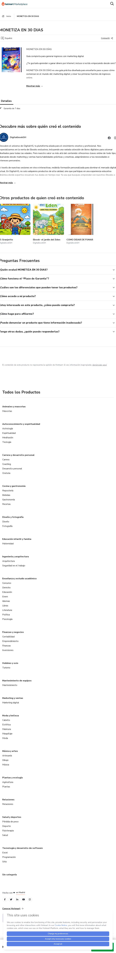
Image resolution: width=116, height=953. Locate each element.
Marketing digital (10, 702)
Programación (9, 857)
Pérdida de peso (10, 821)
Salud (5, 835)
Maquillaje (7, 733)
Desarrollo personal (12, 468)
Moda (5, 738)
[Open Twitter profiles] (11, 899)
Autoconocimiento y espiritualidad (21, 424)
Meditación (7, 437)
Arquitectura (8, 561)
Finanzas (6, 645)
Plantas (6, 786)
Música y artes (10, 751)
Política (6, 614)
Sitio (4, 861)
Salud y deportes (11, 817)
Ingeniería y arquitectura (15, 556)
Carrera (5, 459)
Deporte (6, 826)
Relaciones (8, 799)
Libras (5, 605)
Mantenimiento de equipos (17, 680)
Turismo (6, 667)
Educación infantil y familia (16, 539)
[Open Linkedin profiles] (17, 899)
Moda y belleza (10, 715)
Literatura (7, 610)
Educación (7, 592)
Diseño (5, 521)
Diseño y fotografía (12, 517)
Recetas (6, 504)
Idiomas (6, 601)
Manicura (6, 729)
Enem (5, 596)
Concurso (6, 583)
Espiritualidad (9, 433)
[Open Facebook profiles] (5, 899)
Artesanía (7, 755)
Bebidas (6, 495)
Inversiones (7, 650)
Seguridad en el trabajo (13, 565)
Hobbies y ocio (10, 663)
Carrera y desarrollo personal (18, 455)
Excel (5, 852)
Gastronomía (8, 499)
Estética (6, 724)
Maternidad (8, 543)
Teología (6, 442)
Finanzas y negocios (13, 632)
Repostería (7, 490)
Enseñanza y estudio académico (19, 578)
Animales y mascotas (14, 406)
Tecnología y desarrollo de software (22, 848)
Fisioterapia (8, 830)
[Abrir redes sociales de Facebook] (109, 138)
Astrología (7, 428)
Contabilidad (8, 636)
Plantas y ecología (12, 777)
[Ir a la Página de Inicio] (16, 4)
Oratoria (6, 473)
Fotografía (7, 526)
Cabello (6, 720)
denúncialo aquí (99, 365)
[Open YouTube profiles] (23, 899)
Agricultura (7, 782)
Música (5, 764)
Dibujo (5, 760)
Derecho (6, 587)
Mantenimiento (9, 685)
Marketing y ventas (12, 698)
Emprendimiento (10, 641)
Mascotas (7, 411)
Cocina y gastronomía (13, 486)
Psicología (7, 619)
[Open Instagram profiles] (30, 899)
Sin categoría (9, 874)
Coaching (6, 464)
